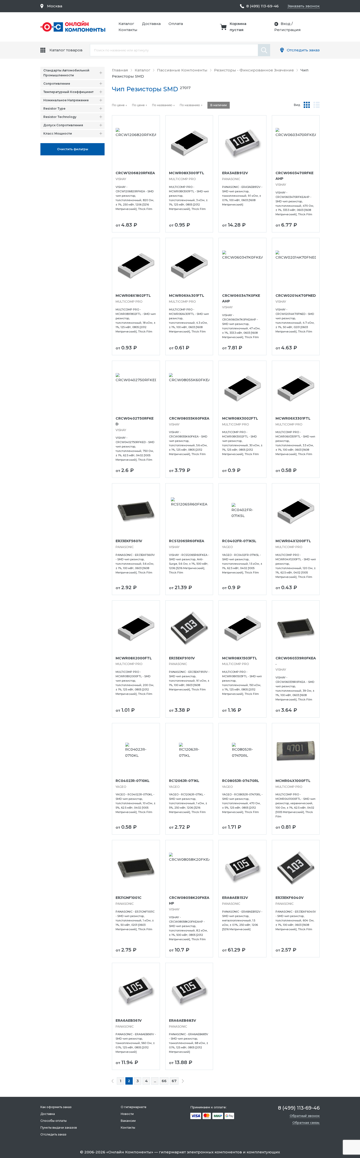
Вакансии (128, 1121)
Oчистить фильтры (72, 149)
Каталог (126, 23)
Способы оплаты (53, 1121)
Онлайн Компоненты (129, 1152)
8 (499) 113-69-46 (262, 6)
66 (164, 1080)
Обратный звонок (305, 1116)
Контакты (128, 29)
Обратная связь (306, 1122)
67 (174, 1080)
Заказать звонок (304, 6)
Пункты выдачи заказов (58, 1127)
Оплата (175, 23)
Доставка (151, 23)
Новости (127, 1114)
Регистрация (287, 29)
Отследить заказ (303, 50)
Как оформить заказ (56, 1107)
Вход (285, 23)
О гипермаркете (133, 1107)
